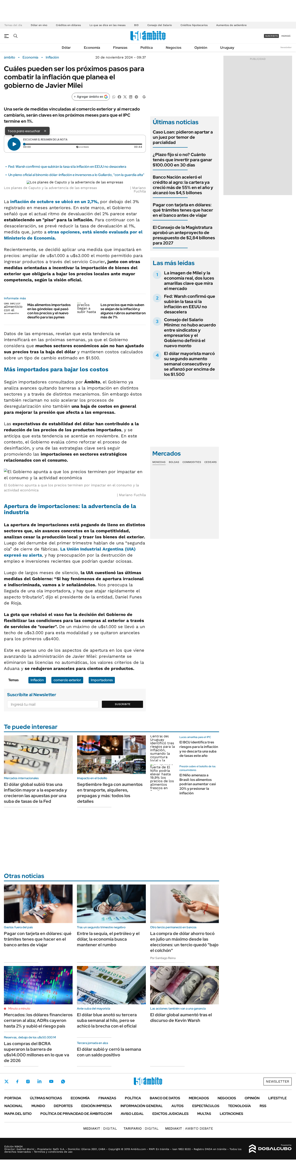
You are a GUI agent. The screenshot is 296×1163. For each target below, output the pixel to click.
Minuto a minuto (19, 1008)
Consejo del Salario (159, 25)
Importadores (102, 680)
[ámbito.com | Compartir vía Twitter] (125, 96)
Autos (177, 1106)
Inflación (52, 57)
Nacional (13, 1106)
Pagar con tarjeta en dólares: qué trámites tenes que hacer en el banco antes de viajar (183, 210)
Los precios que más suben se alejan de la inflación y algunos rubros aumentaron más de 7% (123, 311)
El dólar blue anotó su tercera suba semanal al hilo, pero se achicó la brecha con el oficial (107, 1020)
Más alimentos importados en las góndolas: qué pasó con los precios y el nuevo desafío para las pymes (49, 311)
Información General (141, 1106)
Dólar (66, 47)
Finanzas (120, 47)
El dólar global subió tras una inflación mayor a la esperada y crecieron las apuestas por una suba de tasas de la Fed (35, 793)
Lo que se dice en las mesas (107, 25)
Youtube (51, 1081)
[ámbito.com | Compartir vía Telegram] (136, 96)
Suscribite (122, 704)
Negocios (173, 47)
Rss (263, 1106)
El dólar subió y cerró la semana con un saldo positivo (109, 1052)
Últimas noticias (46, 1098)
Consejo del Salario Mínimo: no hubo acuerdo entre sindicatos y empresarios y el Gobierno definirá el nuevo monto (190, 333)
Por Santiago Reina (163, 958)
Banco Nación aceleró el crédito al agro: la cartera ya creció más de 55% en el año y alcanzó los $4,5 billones (183, 184)
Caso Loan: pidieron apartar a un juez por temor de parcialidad (183, 137)
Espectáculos (205, 1106)
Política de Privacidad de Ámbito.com (76, 1113)
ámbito (9, 57)
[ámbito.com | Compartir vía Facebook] (119, 96)
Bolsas (174, 462)
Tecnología (239, 1106)
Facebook (17, 1081)
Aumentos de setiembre (231, 25)
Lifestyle (277, 1098)
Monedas (159, 462)
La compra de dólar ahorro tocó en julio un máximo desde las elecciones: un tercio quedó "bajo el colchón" (184, 942)
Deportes (63, 1106)
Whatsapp (63, 1081)
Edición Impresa (96, 1106)
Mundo (38, 1106)
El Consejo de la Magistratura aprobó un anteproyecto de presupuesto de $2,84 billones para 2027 (184, 235)
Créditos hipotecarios (194, 25)
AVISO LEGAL (132, 1113)
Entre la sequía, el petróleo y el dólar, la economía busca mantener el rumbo (108, 939)
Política (146, 47)
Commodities (191, 462)
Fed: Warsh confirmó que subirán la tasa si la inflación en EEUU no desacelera (67, 166)
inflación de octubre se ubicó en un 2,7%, (55, 201)
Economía (92, 47)
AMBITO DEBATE (189, 1128)
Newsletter (286, 47)
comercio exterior (67, 680)
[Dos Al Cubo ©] (270, 1148)
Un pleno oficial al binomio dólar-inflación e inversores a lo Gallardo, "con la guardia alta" (76, 175)
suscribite (271, 36)
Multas (204, 1113)
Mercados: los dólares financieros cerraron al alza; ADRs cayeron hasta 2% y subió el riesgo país (38, 1020)
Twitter (6, 1081)
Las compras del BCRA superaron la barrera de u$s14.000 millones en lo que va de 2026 (36, 1052)
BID (136, 25)
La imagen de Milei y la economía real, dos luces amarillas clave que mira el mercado (189, 280)
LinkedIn (39, 1081)
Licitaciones (231, 1113)
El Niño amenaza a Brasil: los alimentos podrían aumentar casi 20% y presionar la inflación (197, 784)
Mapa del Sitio (18, 1113)
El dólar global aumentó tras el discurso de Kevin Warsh (181, 1017)
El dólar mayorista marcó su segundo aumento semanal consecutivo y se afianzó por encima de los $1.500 (189, 364)
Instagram (28, 1081)
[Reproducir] (14, 144)
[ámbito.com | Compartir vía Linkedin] (130, 96)
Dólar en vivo (39, 25)
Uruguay (227, 47)
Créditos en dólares (68, 25)
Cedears (210, 462)
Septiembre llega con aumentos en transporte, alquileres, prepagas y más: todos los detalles (110, 793)
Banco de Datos (165, 1098)
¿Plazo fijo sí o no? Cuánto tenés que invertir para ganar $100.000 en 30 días (182, 160)
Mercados (199, 1098)
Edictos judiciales (170, 1113)
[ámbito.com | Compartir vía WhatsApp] (113, 96)
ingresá (286, 36)
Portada (12, 1098)
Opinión (200, 47)
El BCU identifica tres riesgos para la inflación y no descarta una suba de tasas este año (198, 749)
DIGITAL (100, 1128)
